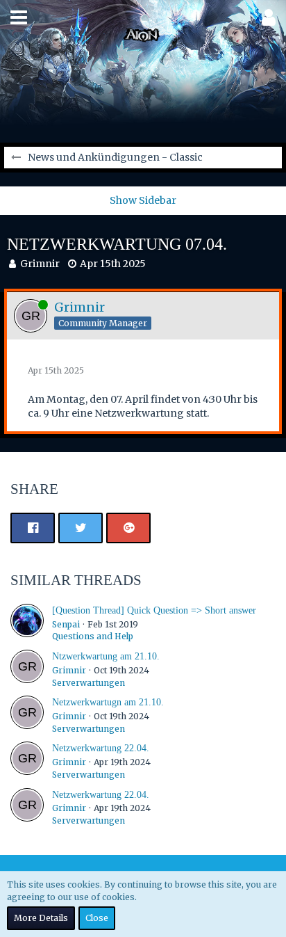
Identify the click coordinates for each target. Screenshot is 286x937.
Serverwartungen (88, 683)
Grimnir (40, 263)
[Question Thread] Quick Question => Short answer (154, 610)
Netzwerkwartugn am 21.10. (108, 702)
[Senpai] (27, 623)
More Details (41, 918)
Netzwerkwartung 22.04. (100, 748)
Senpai (66, 624)
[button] (19, 17)
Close (96, 918)
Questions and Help (92, 636)
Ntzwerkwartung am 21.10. (106, 656)
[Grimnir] (27, 669)
